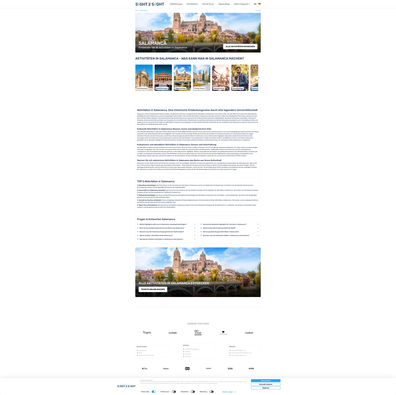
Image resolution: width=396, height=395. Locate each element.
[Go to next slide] (258, 77)
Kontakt (187, 352)
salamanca (144, 10)
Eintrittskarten (192, 4)
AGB (140, 353)
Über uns (188, 354)
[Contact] (255, 4)
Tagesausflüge (224, 4)
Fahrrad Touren (208, 4)
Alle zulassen (266, 380)
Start (137, 10)
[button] (259, 4)
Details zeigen (228, 392)
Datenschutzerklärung (146, 355)
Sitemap (188, 356)
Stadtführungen (176, 4)
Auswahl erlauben (265, 384)
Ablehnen (265, 388)
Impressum (142, 350)
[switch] (174, 391)
